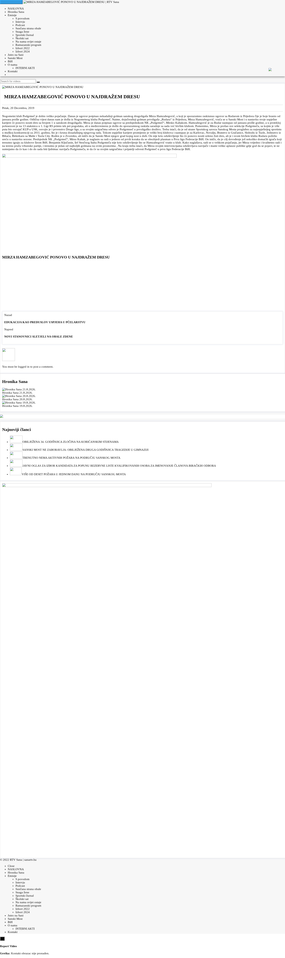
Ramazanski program (28, 44)
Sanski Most (15, 58)
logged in (23, 366)
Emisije (12, 15)
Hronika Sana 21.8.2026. (17, 392)
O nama (12, 64)
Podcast (20, 25)
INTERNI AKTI (25, 68)
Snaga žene (22, 31)
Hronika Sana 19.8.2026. (17, 405)
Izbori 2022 (23, 48)
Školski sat (22, 38)
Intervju (20, 21)
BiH (10, 61)
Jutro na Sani (15, 54)
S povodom (22, 18)
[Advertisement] (142, 286)
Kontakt (12, 71)
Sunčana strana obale (28, 28)
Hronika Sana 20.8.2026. (17, 399)
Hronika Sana (16, 11)
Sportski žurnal (25, 35)
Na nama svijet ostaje (28, 41)
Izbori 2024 (23, 51)
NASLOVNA (16, 8)
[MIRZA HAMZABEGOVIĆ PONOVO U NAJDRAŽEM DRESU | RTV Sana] (71, 1)
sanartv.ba (30, 859)
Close (11, 866)
